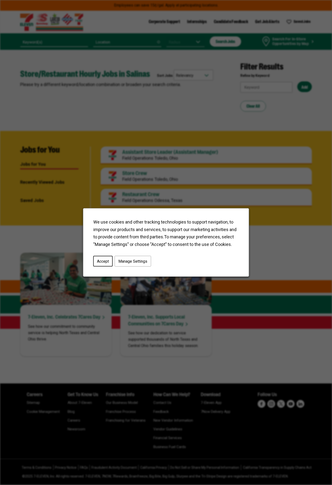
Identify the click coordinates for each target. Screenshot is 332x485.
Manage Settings (132, 261)
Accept (103, 261)
